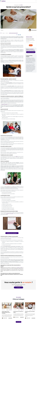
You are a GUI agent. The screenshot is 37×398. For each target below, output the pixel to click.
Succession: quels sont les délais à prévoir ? (30, 312)
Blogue (4, 33)
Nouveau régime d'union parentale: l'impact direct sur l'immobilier (6, 312)
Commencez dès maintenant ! (12, 233)
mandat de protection (4, 104)
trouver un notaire (19, 267)
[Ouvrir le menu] (36, 1)
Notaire (2, 30)
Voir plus (30, 45)
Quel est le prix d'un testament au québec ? (18, 312)
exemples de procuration (9, 213)
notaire (17, 156)
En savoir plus (18, 287)
